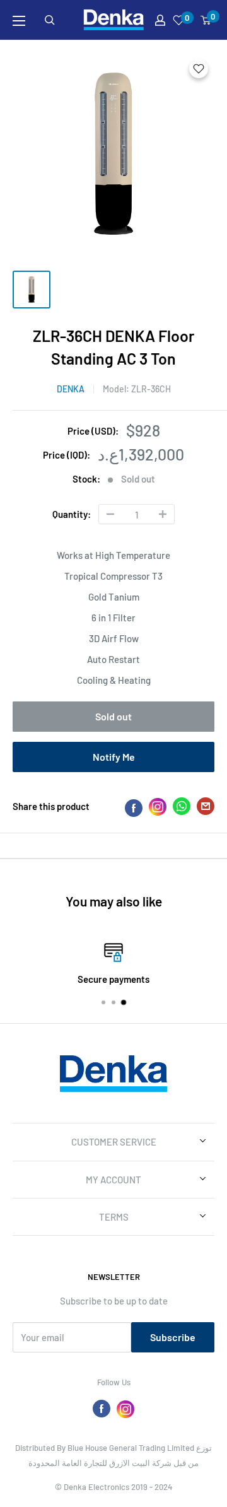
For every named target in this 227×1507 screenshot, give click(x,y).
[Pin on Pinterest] (157, 806)
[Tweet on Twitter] (181, 808)
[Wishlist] (179, 20)
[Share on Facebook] (134, 806)
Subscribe (172, 1337)
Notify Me (114, 757)
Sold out (113, 716)
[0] (206, 20)
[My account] (160, 20)
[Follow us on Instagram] (125, 1409)
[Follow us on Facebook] (101, 1408)
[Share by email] (205, 808)
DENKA (70, 389)
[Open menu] (19, 21)
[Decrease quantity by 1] (110, 514)
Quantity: (71, 514)
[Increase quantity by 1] (162, 514)
